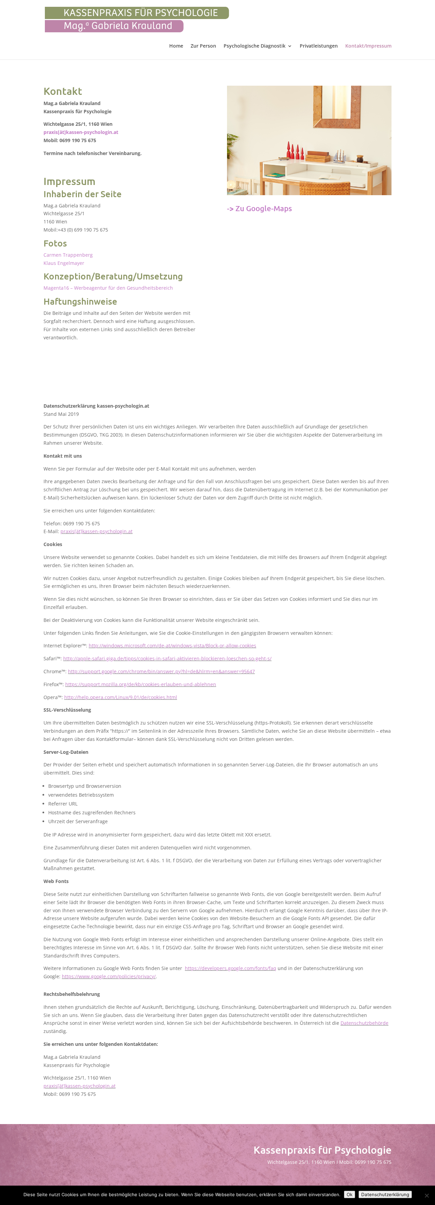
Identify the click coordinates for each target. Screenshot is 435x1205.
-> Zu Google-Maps (259, 208)
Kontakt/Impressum (368, 46)
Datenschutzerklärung (385, 1194)
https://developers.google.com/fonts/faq (230, 968)
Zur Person (203, 46)
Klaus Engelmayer (64, 263)
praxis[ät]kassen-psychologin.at (81, 132)
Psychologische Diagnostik (254, 46)
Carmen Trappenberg (68, 255)
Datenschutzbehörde (364, 1023)
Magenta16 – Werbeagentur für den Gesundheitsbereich (108, 288)
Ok (349, 1194)
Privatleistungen (319, 46)
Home (176, 46)
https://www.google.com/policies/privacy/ (109, 976)
